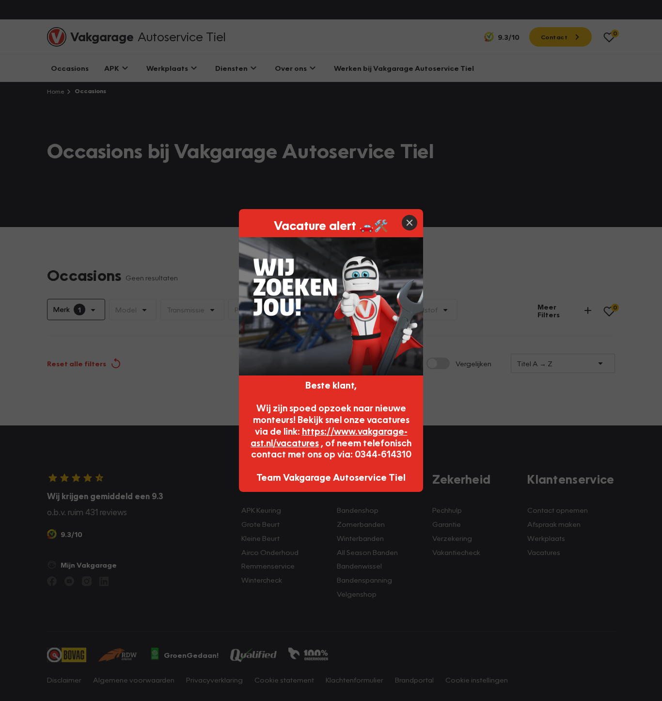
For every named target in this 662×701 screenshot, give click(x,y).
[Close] (409, 222)
